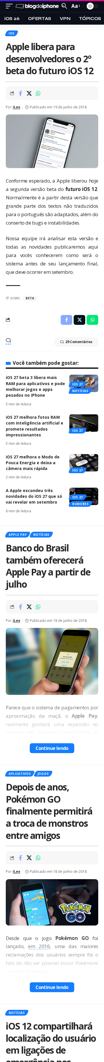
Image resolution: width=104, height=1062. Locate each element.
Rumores (80, 504)
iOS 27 (77, 384)
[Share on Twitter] (29, 93)
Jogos (43, 774)
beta (30, 298)
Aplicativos (20, 774)
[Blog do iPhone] (38, 6)
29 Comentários (78, 341)
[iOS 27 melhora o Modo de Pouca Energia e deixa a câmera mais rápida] (83, 462)
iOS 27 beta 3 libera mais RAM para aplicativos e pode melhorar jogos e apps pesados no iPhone (35, 386)
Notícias (80, 391)
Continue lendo (52, 748)
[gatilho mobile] (11, 6)
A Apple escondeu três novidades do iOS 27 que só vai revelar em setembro (34, 496)
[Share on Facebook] (20, 93)
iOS (11, 33)
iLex (16, 107)
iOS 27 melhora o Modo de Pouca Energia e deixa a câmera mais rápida (33, 462)
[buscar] (64, 6)
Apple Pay (18, 535)
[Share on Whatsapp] (38, 93)
